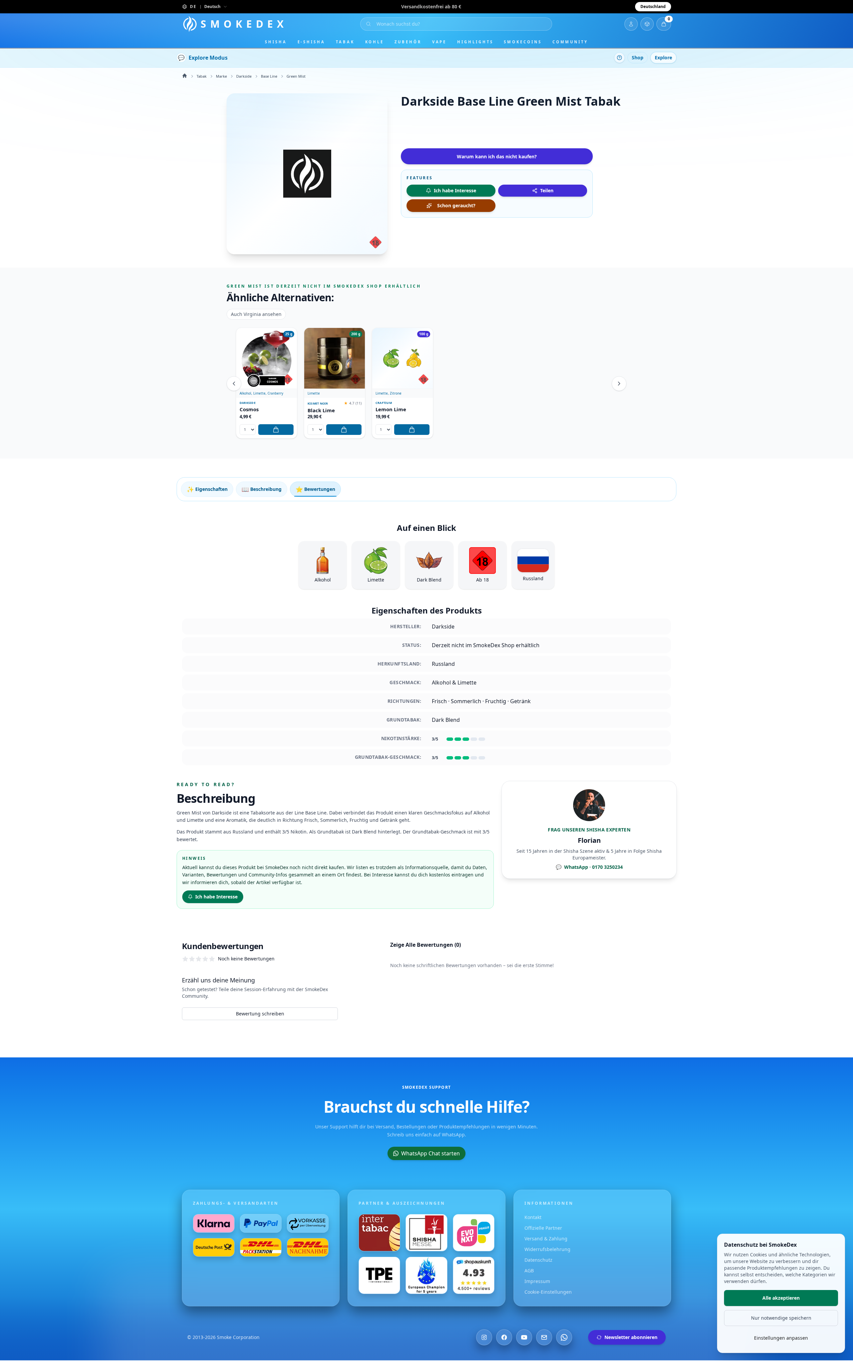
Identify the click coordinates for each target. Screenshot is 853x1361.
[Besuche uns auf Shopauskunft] (473, 1275)
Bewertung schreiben (260, 1013)
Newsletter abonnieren (630, 1337)
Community (570, 41)
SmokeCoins (522, 41)
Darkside (244, 76)
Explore (663, 57)
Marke (221, 76)
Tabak (345, 41)
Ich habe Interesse (216, 896)
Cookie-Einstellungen (548, 1292)
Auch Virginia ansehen (256, 314)
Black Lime (321, 410)
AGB (529, 1270)
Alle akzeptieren (781, 1298)
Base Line (269, 76)
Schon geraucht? (456, 205)
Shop (637, 57)
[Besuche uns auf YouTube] (524, 1337)
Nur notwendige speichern (781, 1318)
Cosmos (249, 409)
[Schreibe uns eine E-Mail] (544, 1337)
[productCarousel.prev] (234, 383)
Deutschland (653, 6)
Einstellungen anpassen (781, 1338)
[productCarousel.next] (619, 383)
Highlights (475, 41)
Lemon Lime (391, 409)
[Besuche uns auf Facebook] (504, 1337)
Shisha (276, 41)
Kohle (374, 41)
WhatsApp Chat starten (430, 1153)
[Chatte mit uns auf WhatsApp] (564, 1337)
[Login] (631, 24)
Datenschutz (538, 1260)
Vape (439, 41)
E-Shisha (311, 41)
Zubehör (408, 41)
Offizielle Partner (543, 1228)
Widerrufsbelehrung (547, 1249)
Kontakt (532, 1217)
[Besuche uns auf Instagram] (484, 1337)
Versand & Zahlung (545, 1238)
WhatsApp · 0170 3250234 (589, 867)
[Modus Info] (619, 57)
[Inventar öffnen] (647, 24)
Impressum (537, 1281)
